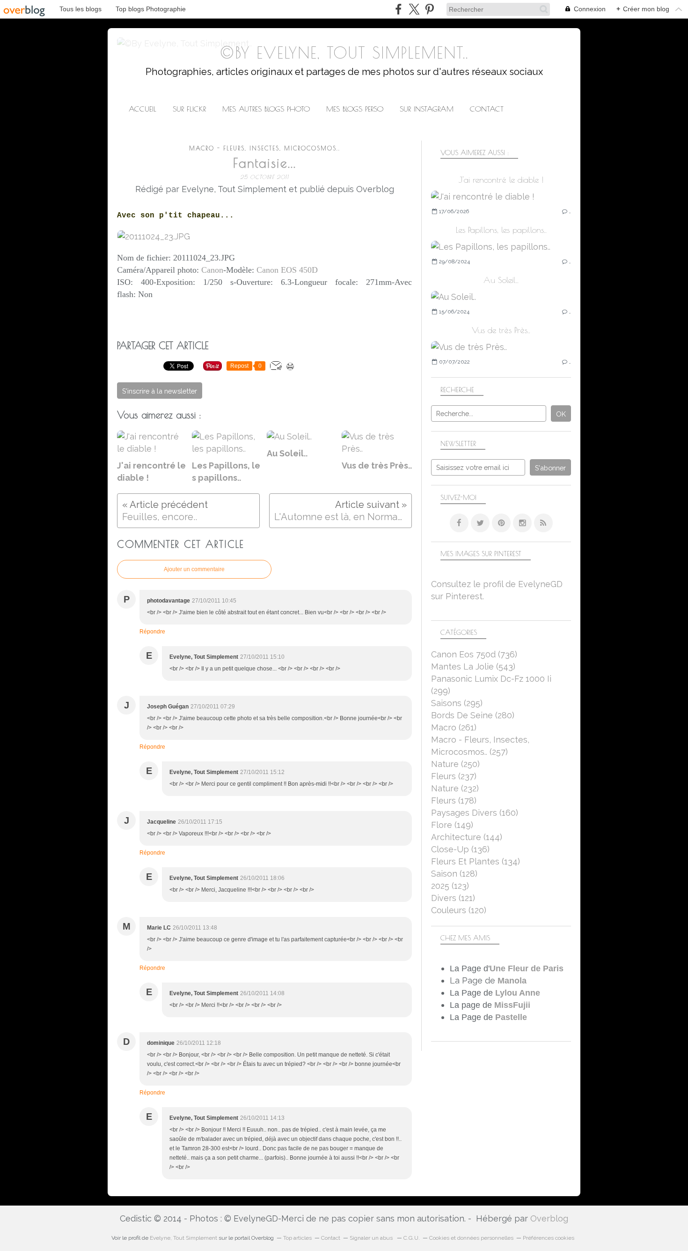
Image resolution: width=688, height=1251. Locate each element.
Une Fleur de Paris (527, 968)
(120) (458, 910)
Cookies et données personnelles (471, 1238)
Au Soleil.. (501, 280)
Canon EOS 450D (287, 270)
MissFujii (512, 1005)
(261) (453, 727)
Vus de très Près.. (501, 330)
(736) (474, 654)
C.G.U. (411, 1238)
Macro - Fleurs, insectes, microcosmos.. (264, 148)
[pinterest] (429, 9)
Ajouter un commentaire (194, 569)
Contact (487, 108)
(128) (454, 874)
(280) (472, 715)
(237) (453, 776)
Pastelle (511, 1017)
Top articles (297, 1238)
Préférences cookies (548, 1238)
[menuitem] (142, 108)
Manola (512, 980)
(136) (460, 849)
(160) (474, 813)
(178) (453, 800)
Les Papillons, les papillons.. (501, 230)
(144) (466, 837)
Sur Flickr (189, 108)
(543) (473, 666)
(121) (453, 898)
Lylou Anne (517, 993)
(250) (455, 764)
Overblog (549, 1218)
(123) (450, 886)
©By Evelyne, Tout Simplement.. (344, 53)
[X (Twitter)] (414, 9)
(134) (475, 861)
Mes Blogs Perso (354, 108)
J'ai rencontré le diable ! (501, 180)
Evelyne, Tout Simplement (183, 1238)
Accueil (142, 108)
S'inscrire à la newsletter (159, 391)
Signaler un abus (372, 1238)
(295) (457, 703)
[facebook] (398, 9)
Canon (212, 270)
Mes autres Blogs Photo (266, 108)
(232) (455, 788)
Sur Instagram (427, 108)
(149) (452, 825)
